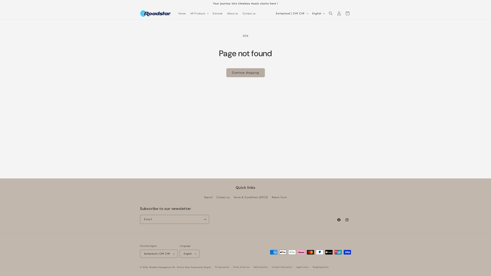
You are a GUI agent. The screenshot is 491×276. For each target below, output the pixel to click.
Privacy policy (222, 267)
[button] (199, 13)
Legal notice (302, 267)
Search (208, 197)
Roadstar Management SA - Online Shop (169, 267)
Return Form (279, 197)
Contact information (282, 267)
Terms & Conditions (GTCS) (251, 197)
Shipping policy (321, 267)
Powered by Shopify (201, 267)
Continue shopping (245, 73)
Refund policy (261, 267)
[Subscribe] (204, 219)
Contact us (223, 197)
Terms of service (241, 267)
